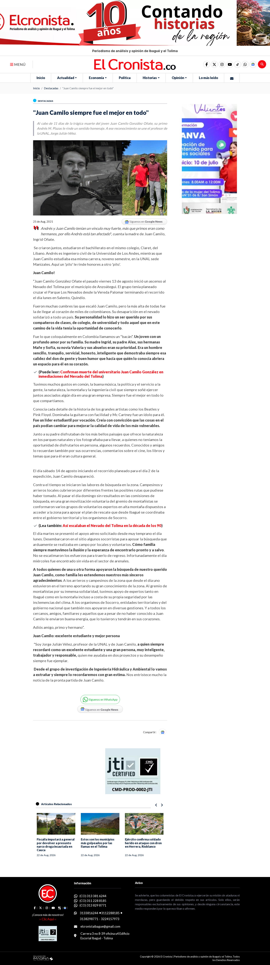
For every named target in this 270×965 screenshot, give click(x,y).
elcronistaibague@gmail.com (100, 926)
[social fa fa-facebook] (206, 64)
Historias (150, 78)
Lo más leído (208, 78)
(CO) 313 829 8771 (93, 905)
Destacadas (51, 88)
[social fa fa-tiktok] (237, 64)
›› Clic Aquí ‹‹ (47, 919)
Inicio (41, 78)
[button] (245, 64)
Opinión (178, 78)
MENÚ (19, 64)
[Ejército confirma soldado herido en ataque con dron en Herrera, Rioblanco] (144, 824)
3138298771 (89, 919)
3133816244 (89, 913)
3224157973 (110, 919)
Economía (96, 78)
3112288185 (110, 913)
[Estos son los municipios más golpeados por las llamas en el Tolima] (100, 824)
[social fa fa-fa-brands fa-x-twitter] (214, 64)
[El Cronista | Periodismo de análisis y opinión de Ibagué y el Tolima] (135, 64)
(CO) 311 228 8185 (93, 901)
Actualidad (65, 78)
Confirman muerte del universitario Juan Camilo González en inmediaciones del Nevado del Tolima (101, 374)
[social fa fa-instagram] (222, 64)
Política (125, 78)
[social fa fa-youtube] (229, 64)
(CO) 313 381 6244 (93, 896)
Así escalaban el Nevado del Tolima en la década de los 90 (112, 525)
